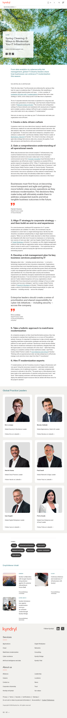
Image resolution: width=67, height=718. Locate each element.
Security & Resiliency (23, 285)
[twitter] (62, 628)
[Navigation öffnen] (63, 3)
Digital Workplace (17, 242)
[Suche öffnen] (59, 3)
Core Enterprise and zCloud (39, 352)
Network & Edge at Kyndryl (25, 105)
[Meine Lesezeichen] (54, 2)
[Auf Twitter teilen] (7, 54)
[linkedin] (58, 628)
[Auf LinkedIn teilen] (10, 54)
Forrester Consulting (34, 159)
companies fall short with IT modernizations (24, 94)
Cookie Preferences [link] (48, 700)
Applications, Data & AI (18, 137)
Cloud (7, 35)
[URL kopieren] (13, 54)
